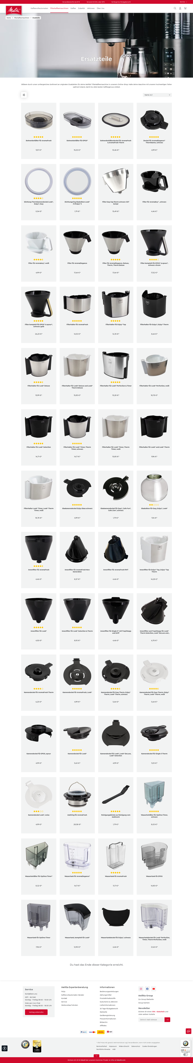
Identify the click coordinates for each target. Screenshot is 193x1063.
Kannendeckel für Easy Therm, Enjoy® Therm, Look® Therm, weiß (154, 693)
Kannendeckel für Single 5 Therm (154, 754)
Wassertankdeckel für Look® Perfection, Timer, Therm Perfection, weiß (154, 939)
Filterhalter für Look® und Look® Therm (154, 447)
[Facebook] (147, 988)
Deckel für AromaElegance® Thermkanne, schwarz (154, 142)
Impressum (113, 1046)
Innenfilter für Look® (39, 631)
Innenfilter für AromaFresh (38, 570)
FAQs (63, 991)
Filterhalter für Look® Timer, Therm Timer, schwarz (77, 448)
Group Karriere (144, 1003)
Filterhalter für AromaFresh (77, 325)
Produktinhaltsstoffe (107, 998)
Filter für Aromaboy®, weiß (38, 263)
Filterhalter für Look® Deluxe (39, 386)
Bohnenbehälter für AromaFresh (38, 141)
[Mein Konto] (180, 8)
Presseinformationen (108, 1019)
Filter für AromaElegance (77, 263)
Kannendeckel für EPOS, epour (39, 754)
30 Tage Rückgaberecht (109, 1008)
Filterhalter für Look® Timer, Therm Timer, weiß (115, 448)
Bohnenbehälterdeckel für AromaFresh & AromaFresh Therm (115, 142)
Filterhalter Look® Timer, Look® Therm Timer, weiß (38, 509)
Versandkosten (133, 1043)
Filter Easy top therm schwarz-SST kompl (115, 203)
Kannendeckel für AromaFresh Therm (38, 692)
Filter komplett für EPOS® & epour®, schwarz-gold (39, 326)
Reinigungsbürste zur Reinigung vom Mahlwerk (115, 816)
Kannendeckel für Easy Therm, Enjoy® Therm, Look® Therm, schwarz (115, 693)
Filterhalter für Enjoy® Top (116, 325)
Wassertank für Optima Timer (38, 938)
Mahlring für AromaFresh (77, 815)
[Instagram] (141, 988)
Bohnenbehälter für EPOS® (77, 141)
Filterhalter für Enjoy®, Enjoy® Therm (154, 325)
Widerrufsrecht (124, 1046)
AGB (113, 1049)
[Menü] (24, 95)
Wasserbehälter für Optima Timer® (38, 876)
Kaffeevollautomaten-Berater (72, 995)
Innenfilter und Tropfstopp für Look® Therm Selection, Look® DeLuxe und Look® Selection (154, 632)
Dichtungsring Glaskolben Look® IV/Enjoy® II (77, 203)
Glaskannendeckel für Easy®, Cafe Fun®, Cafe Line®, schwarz (116, 509)
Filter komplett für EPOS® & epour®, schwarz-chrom (154, 264)
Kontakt (64, 998)
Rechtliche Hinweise (103, 1049)
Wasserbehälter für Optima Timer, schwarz (154, 816)
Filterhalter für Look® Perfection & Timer (116, 386)
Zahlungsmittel (105, 995)
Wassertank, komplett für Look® (77, 938)
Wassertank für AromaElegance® (77, 876)
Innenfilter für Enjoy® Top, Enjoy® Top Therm (154, 571)
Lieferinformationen (107, 1005)
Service (182, 2)
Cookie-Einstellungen (149, 1046)
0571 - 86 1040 (30, 997)
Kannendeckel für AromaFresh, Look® (77, 692)
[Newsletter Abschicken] (167, 1019)
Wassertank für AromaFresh (116, 876)
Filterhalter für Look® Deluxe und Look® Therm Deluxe (77, 387)
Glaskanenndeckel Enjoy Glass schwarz (77, 508)
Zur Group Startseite (146, 999)
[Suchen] (175, 8)
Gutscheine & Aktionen (109, 1002)
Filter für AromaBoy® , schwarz (154, 202)
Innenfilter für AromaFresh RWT (115, 570)
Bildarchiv (104, 1022)
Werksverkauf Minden (69, 1005)
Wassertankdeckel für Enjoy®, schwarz (116, 938)
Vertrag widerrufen (36, 1012)
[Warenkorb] (185, 8)
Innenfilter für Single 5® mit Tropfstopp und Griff (115, 632)
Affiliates (103, 1025)
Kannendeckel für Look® (77, 754)
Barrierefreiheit (101, 1046)
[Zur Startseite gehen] (14, 10)
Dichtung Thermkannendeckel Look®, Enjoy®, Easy (38, 203)
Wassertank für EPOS (154, 876)
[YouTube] (153, 988)
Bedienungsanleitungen (109, 991)
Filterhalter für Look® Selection (39, 447)
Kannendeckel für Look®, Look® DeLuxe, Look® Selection (115, 755)
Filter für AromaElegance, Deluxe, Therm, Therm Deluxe (116, 264)
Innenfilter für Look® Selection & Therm (77, 631)
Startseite (103, 1012)
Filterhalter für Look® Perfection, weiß (154, 386)
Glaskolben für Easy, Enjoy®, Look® (154, 508)
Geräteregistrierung (107, 1015)
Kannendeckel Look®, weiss (38, 815)
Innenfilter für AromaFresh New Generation (77, 571)
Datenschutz (135, 1046)
